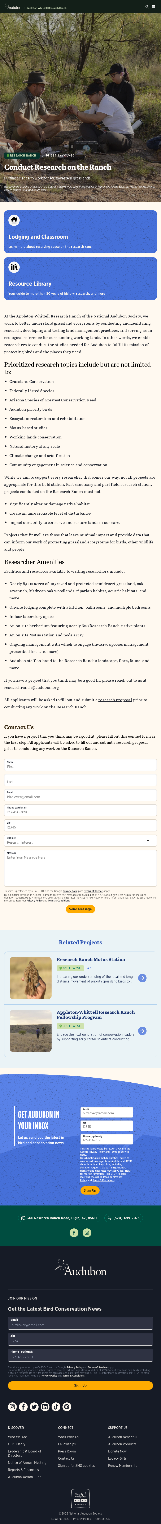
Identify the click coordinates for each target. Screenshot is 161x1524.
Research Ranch (23, 155)
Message (11, 853)
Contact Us (66, 1458)
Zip (9, 822)
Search (147, 6)
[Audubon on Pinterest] (66, 1406)
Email (10, 792)
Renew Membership (122, 1466)
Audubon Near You (122, 1437)
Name (10, 762)
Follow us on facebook (74, 1232)
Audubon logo (13, 6)
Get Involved (63, 155)
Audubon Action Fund (24, 1477)
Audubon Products (122, 1444)
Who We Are (17, 1437)
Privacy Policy (35, 900)
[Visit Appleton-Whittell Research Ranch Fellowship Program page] (80, 1031)
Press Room (67, 1451)
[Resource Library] (80, 278)
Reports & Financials (23, 1470)
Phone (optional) (17, 807)
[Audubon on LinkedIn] (45, 1406)
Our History (16, 1444)
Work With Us (68, 1437)
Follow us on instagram (87, 1232)
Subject (11, 837)
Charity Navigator (80, 1496)
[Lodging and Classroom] (80, 231)
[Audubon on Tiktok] (56, 1406)
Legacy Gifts (117, 1458)
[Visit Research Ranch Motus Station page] (80, 978)
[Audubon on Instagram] (12, 1406)
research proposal (115, 700)
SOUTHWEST (72, 968)
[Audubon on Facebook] (23, 1406)
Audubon (80, 1267)
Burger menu (153, 6)
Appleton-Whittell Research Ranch (46, 8)
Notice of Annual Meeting (27, 1463)
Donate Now (117, 1451)
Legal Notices (60, 1518)
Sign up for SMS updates (76, 1466)
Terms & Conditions (59, 900)
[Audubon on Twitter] (34, 1406)
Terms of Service (93, 891)
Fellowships (67, 1444)
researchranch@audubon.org (31, 687)
